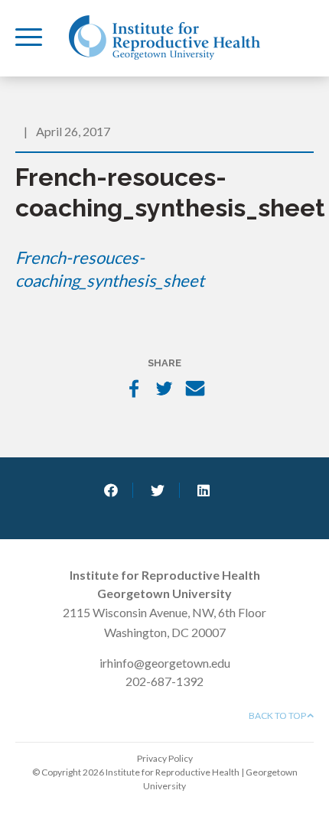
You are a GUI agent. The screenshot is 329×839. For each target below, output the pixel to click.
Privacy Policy (165, 758)
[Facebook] (134, 390)
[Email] (195, 390)
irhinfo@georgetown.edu (164, 662)
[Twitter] (164, 390)
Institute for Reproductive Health (164, 37)
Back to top (278, 715)
